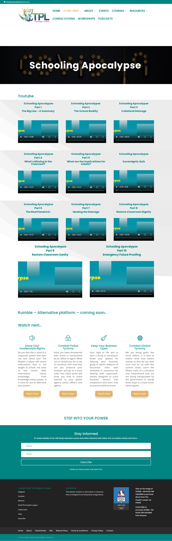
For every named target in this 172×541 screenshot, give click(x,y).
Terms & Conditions (79, 530)
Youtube (21, 496)
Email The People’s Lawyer (28, 505)
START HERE (71, 11)
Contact (109, 530)
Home (20, 530)
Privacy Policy (97, 530)
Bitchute (21, 500)
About (29, 530)
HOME (56, 11)
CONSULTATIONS (64, 19)
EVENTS (104, 11)
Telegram (21, 492)
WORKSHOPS (86, 19)
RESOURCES (137, 11)
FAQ (51, 530)
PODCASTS (105, 19)
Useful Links (22, 509)
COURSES (118, 11)
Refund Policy (62, 530)
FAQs (20, 514)
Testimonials (40, 530)
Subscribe (21, 518)
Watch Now (32, 393)
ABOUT (88, 11)
